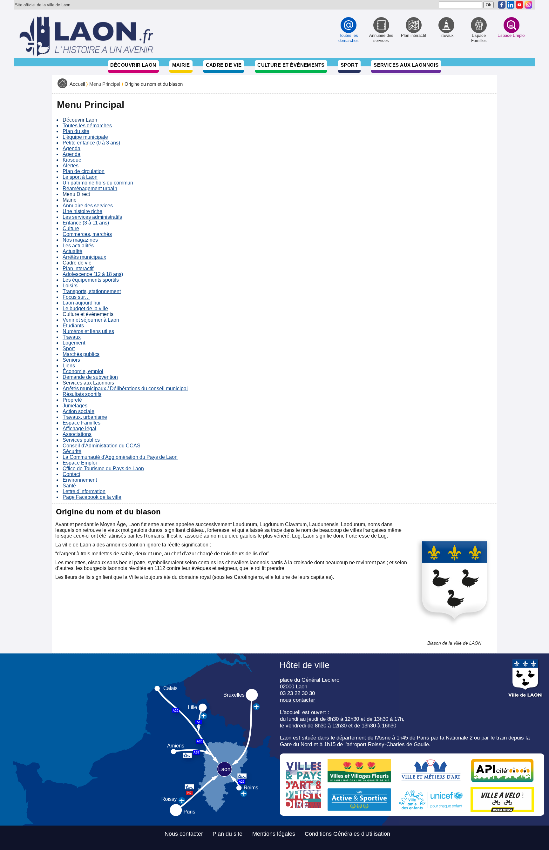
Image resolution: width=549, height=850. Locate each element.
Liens (69, 365)
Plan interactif (78, 268)
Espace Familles (81, 422)
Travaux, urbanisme (85, 417)
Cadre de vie (223, 65)
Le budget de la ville (85, 308)
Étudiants (73, 325)
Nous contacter (184, 834)
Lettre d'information (84, 491)
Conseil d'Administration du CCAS (101, 445)
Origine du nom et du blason (154, 84)
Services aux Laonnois (406, 65)
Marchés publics (81, 354)
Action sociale (78, 411)
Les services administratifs (92, 217)
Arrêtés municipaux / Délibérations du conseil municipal (125, 388)
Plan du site (76, 131)
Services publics (81, 440)
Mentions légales (273, 834)
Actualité (72, 251)
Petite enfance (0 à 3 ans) (91, 142)
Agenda (71, 148)
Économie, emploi (83, 371)
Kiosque (72, 160)
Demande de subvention (90, 377)
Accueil (77, 84)
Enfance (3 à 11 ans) (86, 222)
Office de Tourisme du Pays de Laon (103, 468)
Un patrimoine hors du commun (98, 182)
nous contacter (297, 700)
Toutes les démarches (87, 125)
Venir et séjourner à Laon (91, 320)
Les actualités (78, 245)
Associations (77, 434)
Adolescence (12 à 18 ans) (93, 274)
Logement (74, 342)
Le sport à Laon (80, 177)
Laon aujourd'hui (81, 302)
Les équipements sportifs (91, 280)
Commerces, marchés (87, 234)
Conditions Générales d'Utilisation (347, 834)
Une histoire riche (82, 211)
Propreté (72, 400)
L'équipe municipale (85, 137)
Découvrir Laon (133, 65)
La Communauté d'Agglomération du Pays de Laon (120, 457)
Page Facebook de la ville (92, 497)
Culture (71, 228)
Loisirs (70, 285)
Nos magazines (80, 240)
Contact (71, 474)
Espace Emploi (80, 462)
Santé (69, 485)
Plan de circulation (84, 171)
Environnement (80, 480)
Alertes (70, 165)
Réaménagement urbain (90, 188)
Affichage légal (79, 428)
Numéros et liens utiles (88, 331)
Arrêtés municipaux (84, 257)
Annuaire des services (88, 205)
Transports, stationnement (92, 291)
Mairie (181, 65)
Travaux (72, 337)
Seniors (71, 360)
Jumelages (75, 405)
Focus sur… (76, 297)
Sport (349, 65)
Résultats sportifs (82, 394)
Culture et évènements (291, 65)
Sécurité (72, 451)
